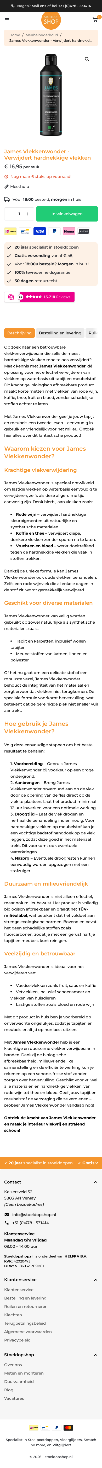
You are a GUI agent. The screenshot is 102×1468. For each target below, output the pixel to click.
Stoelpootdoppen (43, 1440)
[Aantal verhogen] (28, 213)
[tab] (19, 333)
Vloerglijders (71, 1440)
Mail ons (39, 6)
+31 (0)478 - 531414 (30, 1222)
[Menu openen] (7, 19)
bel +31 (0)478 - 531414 (71, 6)
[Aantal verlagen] (9, 213)
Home (14, 35)
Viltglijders (62, 1445)
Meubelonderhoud (42, 35)
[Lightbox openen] (87, 59)
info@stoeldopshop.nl (34, 1214)
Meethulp (19, 186)
